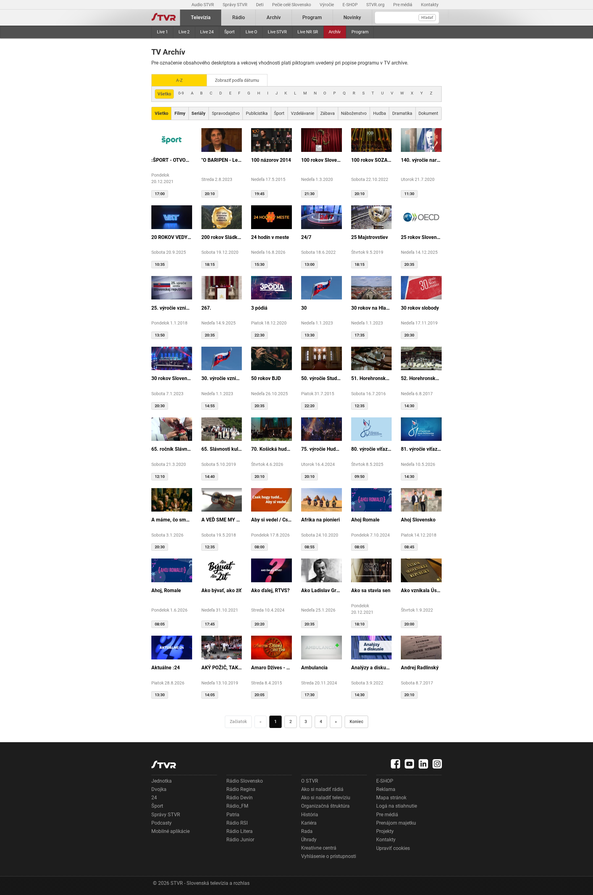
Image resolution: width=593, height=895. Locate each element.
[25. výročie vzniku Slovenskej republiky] (171, 287)
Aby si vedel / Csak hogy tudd (271, 520)
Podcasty (161, 823)
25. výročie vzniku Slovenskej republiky (171, 308)
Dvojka (158, 789)
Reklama (385, 789)
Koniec (356, 721)
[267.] (221, 287)
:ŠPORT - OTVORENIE (171, 160)
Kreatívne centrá (318, 848)
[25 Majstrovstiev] (371, 216)
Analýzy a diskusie (371, 668)
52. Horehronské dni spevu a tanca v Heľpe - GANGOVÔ (421, 378)
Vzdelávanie (302, 113)
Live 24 (207, 31)
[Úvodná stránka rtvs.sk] (163, 17)
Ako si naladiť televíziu (325, 798)
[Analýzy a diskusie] (371, 647)
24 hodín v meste (270, 237)
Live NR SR (307, 31)
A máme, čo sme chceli (171, 520)
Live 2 (184, 31)
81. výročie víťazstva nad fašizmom (421, 449)
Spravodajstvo (226, 113)
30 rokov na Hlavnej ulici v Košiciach (371, 308)
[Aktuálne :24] (171, 647)
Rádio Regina (240, 789)
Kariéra (309, 823)
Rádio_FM (237, 806)
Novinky (352, 17)
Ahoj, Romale (166, 590)
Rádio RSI (237, 823)
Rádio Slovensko (244, 781)
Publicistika (257, 113)
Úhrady (309, 840)
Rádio (238, 17)
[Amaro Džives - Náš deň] (271, 647)
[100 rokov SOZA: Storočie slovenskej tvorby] (371, 139)
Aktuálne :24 (165, 668)
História (309, 815)
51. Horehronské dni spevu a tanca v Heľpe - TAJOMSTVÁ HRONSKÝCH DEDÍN (371, 378)
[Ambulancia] (321, 647)
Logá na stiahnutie (396, 806)
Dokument (428, 113)
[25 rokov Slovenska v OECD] (421, 216)
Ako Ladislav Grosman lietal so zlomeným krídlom (321, 590)
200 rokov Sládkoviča (221, 237)
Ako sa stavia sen (370, 590)
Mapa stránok (391, 798)
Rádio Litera (239, 831)
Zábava (327, 113)
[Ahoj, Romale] (171, 569)
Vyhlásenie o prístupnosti (328, 856)
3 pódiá (259, 308)
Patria (232, 815)
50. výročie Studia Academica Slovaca (321, 378)
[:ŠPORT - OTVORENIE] (171, 139)
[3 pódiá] (271, 287)
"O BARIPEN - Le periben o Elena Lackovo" (221, 160)
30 (304, 308)
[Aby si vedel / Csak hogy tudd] (271, 499)
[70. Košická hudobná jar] (271, 428)
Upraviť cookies (393, 848)
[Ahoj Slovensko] (421, 499)
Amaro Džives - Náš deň (271, 668)
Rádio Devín (239, 798)
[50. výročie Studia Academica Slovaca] (321, 358)
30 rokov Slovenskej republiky (171, 378)
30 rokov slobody (420, 308)
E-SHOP (351, 4)
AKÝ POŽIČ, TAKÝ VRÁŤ (221, 668)
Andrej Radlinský (420, 668)
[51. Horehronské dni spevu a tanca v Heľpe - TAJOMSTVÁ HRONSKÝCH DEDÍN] (371, 358)
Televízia (201, 17)
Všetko (164, 93)
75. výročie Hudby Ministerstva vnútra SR (321, 449)
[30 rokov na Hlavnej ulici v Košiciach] (371, 287)
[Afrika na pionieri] (321, 499)
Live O (251, 31)
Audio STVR (203, 4)
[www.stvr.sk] (163, 764)
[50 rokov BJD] (271, 358)
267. (206, 308)
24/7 (306, 237)
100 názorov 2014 (271, 160)
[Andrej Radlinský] (421, 647)
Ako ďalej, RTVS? (270, 590)
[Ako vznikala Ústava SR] (421, 569)
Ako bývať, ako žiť (221, 590)
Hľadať (427, 17)
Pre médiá (403, 4)
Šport (229, 31)
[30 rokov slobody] (421, 287)
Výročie (327, 4)
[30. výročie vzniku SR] (221, 358)
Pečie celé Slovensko (292, 4)
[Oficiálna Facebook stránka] (395, 764)
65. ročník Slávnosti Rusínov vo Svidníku (171, 449)
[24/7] (321, 216)
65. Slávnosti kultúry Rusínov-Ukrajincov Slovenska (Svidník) (221, 449)
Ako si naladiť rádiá (322, 789)
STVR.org (375, 4)
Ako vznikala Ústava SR (421, 590)
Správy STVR (235, 4)
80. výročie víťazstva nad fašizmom (371, 449)
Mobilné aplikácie (170, 831)
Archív (335, 31)
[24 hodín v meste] (271, 216)
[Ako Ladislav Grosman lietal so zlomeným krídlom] (321, 569)
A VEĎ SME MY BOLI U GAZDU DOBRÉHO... (221, 520)
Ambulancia (314, 668)
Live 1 (162, 31)
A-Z (179, 80)
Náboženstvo (354, 113)
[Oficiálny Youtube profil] (409, 764)
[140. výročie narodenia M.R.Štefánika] (421, 139)
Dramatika (402, 113)
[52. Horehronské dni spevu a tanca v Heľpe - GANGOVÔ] (421, 358)
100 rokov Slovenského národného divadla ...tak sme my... (321, 160)
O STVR (309, 781)
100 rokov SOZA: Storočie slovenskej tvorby (371, 160)
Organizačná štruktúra (325, 806)
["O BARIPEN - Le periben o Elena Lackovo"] (221, 139)
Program (359, 31)
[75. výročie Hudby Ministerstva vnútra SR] (321, 428)
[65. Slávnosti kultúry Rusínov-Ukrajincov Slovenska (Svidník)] (221, 428)
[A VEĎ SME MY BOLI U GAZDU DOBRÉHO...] (221, 499)
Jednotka (161, 781)
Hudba (379, 113)
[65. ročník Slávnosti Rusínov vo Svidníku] (171, 428)
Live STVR (277, 31)
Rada (307, 831)
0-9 (181, 93)
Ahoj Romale (365, 520)
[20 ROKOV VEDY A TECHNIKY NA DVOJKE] (171, 216)
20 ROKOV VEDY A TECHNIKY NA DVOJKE (171, 237)
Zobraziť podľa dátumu (237, 80)
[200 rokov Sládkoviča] (221, 216)
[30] (321, 287)
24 (154, 798)
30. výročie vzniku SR (221, 378)
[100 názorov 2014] (271, 139)
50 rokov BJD (266, 378)
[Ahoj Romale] (371, 499)
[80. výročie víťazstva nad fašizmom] (371, 428)
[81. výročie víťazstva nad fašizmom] (421, 428)
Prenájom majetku (396, 823)
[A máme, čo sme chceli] (171, 499)
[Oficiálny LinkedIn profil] (423, 764)
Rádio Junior (240, 840)
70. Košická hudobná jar (271, 449)
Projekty (385, 831)
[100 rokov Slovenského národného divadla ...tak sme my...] (321, 139)
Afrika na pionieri (320, 520)
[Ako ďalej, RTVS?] (271, 569)
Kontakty (430, 4)
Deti (260, 4)
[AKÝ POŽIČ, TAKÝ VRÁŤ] (221, 647)
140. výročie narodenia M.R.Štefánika (421, 160)
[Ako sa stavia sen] (371, 569)
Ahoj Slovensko (418, 520)
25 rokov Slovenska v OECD (421, 237)
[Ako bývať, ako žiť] (221, 569)
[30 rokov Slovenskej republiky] (171, 358)
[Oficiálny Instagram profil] (437, 764)
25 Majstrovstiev (369, 237)
